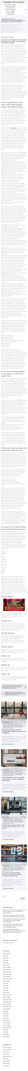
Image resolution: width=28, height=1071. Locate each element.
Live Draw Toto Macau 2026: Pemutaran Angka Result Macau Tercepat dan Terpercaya (12, 874)
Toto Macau (10, 14)
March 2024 (6, 1020)
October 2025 (6, 976)
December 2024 (7, 999)
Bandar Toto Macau (14, 2)
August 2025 (6, 981)
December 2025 (7, 972)
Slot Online (10, 11)
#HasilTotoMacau (8, 771)
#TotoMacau (6, 726)
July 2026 (5, 955)
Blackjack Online (10, 6)
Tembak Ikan (6, 1061)
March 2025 (6, 992)
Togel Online (10, 12)
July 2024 (5, 1011)
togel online (13, 128)
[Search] (25, 9)
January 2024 (6, 1025)
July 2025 (5, 983)
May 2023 (5, 1032)
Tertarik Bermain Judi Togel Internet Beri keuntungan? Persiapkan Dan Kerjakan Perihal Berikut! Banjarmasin (12, 687)
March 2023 (6, 1036)
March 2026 (6, 965)
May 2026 (5, 960)
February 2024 (7, 1022)
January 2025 (6, 997)
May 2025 (5, 988)
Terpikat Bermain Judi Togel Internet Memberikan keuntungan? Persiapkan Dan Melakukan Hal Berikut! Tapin (15, 693)
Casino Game (6, 1052)
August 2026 (6, 953)
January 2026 (6, 969)
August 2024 (6, 1009)
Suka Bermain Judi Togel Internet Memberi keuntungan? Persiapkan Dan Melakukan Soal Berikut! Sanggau (14, 41)
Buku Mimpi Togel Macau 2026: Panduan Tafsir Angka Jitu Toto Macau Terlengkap (14, 731)
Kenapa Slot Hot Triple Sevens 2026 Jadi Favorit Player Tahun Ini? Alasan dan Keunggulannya (14, 911)
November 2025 (7, 974)
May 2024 (5, 1015)
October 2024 (6, 1004)
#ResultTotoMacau (8, 725)
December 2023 (7, 1027)
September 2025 (7, 979)
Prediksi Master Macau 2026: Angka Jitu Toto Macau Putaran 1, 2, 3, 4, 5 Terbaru (13, 827)
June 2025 (5, 985)
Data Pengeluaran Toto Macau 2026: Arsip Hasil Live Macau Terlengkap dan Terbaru (13, 779)
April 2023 (6, 1034)
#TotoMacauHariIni (17, 726)
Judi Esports (10, 8)
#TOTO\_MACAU (19, 725)
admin (11, 728)
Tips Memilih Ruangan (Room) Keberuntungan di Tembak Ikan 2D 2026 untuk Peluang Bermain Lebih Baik (14, 931)
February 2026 (7, 967)
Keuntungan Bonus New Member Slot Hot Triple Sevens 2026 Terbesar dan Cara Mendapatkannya (13, 926)
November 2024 (7, 1002)
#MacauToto (17, 771)
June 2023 (5, 1029)
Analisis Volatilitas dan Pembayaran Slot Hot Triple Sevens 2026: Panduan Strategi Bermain (14, 920)
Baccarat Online (10, 4)
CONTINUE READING (8, 744)
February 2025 (7, 995)
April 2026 (6, 962)
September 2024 (7, 1006)
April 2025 (6, 990)
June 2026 (5, 958)
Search (4, 896)
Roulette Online (10, 9)
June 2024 (5, 1013)
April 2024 (6, 1018)
